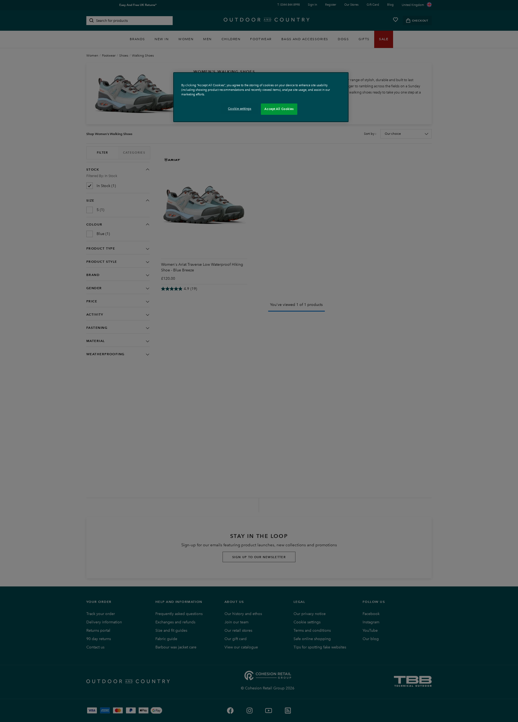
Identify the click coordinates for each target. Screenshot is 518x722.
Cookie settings (239, 108)
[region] (261, 97)
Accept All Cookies (279, 109)
